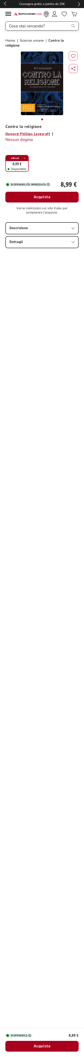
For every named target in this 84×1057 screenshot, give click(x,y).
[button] (73, 68)
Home (10, 40)
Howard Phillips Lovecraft (27, 133)
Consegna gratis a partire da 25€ (42, 4)
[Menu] (9, 14)
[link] (46, 14)
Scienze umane (32, 40)
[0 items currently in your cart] (74, 14)
